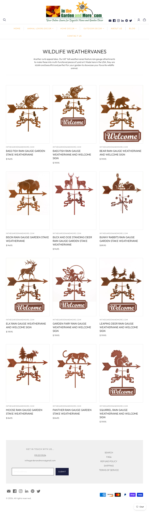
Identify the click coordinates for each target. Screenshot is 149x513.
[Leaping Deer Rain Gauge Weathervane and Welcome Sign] (121, 287)
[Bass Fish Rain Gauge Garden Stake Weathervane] (27, 114)
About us (116, 28)
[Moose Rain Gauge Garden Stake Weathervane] (27, 373)
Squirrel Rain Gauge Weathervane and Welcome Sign (119, 413)
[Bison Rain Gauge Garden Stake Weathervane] (27, 201)
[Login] (138, 20)
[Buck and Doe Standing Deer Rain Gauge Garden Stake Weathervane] (74, 201)
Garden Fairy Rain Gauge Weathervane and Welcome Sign (72, 327)
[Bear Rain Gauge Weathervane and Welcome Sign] (121, 114)
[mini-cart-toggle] (144, 20)
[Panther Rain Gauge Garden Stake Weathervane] (74, 373)
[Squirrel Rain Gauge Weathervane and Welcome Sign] (121, 373)
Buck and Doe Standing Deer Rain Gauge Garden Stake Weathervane (72, 241)
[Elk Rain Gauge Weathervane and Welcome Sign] (27, 287)
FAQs (108, 457)
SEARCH (109, 452)
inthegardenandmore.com (20, 147)
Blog (132, 28)
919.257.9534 (40, 455)
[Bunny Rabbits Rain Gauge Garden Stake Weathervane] (121, 201)
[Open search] (4, 19)
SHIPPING (109, 465)
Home (17, 28)
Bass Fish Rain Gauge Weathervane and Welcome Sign (72, 154)
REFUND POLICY (108, 461)
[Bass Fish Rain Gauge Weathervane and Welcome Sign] (74, 114)
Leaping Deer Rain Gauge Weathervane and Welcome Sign (119, 327)
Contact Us (74, 36)
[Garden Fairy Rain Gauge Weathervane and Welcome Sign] (74, 287)
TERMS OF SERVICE (109, 470)
